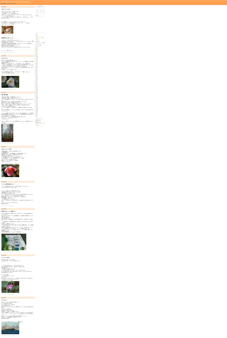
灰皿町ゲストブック (39, 36)
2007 (36, 87)
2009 (36, 66)
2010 (36, 56)
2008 (36, 77)
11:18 (5, 205)
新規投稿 (37, 124)
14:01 (5, 294)
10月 (36, 110)
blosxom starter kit (40, 123)
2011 (36, 49)
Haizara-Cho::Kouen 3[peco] (15, 2)
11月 (36, 58)
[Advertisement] (39, 24)
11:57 (5, 335)
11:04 (5, 178)
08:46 (5, 143)
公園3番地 (37, 39)
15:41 (5, 89)
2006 (36, 97)
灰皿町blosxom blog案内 (40, 38)
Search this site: (37, 41)
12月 (36, 57)
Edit (13, 52)
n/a (7, 52)
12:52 (5, 52)
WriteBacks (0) (10, 52)
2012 (36, 47)
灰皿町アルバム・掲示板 (40, 37)
